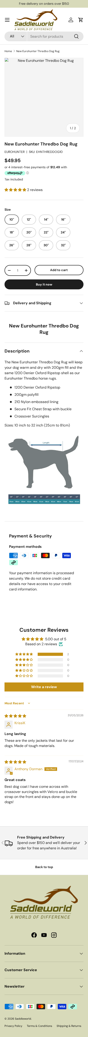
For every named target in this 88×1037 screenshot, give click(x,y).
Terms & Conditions (39, 1026)
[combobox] (44, 36)
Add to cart (59, 270)
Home (8, 51)
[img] (15, 716)
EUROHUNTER (15, 152)
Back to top (44, 867)
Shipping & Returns (69, 1026)
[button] (81, 20)
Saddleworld (23, 1019)
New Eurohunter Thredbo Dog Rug (38, 51)
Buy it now (44, 284)
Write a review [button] (44, 686)
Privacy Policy (13, 1026)
